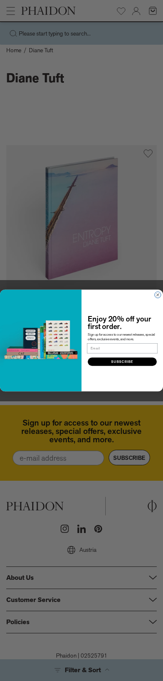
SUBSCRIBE (122, 362)
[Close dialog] (158, 295)
